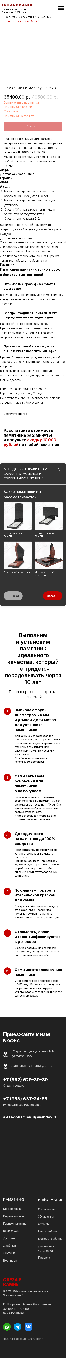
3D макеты (46, 1216)
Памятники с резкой (18, 107)
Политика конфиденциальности (23, 1338)
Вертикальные (13, 1216)
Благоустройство (50, 1238)
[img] (61, 8)
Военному (10, 1260)
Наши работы (47, 1231)
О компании (46, 1209)
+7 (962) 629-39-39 (25, 1079)
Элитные (9, 1253)
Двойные (9, 1246)
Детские (9, 1238)
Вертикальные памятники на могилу (26, 16)
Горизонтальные (14, 1223)
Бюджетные (12, 1209)
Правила (44, 1257)
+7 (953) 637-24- (22, 1099)
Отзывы (43, 1224)
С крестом (11, 111)
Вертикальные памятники (21, 102)
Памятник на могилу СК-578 (21, 21)
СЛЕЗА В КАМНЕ (12, 1282)
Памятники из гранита (19, 116)
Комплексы (11, 1231)
